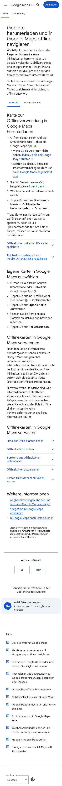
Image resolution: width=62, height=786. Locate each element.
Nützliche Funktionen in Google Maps (33, 697)
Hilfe (5, 13)
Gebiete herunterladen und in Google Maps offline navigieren (30, 652)
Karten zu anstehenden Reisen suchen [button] (25, 479)
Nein (38, 569)
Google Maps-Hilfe (23, 5)
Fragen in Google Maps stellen (29, 739)
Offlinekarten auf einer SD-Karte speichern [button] (27, 245)
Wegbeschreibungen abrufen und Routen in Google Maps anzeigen (31, 730)
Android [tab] (13, 102)
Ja (22, 569)
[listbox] (17, 779)
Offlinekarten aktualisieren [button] (23, 469)
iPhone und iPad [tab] (33, 102)
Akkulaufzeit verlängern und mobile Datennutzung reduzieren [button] (27, 257)
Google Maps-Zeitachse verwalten (31, 689)
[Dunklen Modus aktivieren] (33, 779)
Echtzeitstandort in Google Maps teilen (31, 718)
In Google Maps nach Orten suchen (32, 518)
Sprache (13, 775)
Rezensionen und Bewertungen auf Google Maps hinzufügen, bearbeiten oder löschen (33, 678)
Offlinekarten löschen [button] (20, 449)
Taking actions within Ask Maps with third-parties (32, 749)
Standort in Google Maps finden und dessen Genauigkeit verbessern (33, 664)
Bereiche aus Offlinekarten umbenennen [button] (23, 459)
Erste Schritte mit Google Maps (29, 642)
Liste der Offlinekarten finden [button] (25, 441)
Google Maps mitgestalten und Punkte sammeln (34, 706)
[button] (5, 5)
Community (18, 13)
